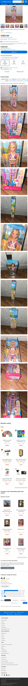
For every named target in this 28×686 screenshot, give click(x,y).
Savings (15, 4)
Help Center (21, 612)
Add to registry (21, 71)
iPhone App (3, 668)
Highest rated (15, 600)
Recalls (2, 648)
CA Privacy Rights (4, 661)
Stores (2, 635)
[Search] (22, 2)
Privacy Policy (4, 659)
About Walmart (4, 620)
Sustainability (3, 627)
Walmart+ (3, 638)
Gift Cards (3, 640)
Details (10, 69)
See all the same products (22, 557)
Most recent (7, 600)
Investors (3, 625)
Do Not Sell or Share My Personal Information (9, 664)
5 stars (2, 590)
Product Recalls (4, 651)
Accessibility (3, 649)
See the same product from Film (21, 487)
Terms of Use (3, 657)
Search (25, 602)
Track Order (11, 614)
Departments (5, 4)
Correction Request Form (7, 568)
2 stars (2, 594)
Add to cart (14, 52)
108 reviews (10, 32)
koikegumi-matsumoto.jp (13, 41)
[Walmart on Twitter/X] (4, 675)
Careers (2, 621)
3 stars (2, 593)
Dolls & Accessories (20, 80)
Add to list (7, 71)
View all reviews (5, 586)
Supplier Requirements (5, 629)
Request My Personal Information (7, 662)
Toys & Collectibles (12, 80)
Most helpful (23, 600)
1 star (2, 596)
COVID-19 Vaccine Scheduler (6, 644)
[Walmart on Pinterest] (9, 675)
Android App (3, 670)
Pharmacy (3, 646)
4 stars (2, 591)
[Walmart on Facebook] (2, 675)
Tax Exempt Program (5, 653)
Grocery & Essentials (21, 4)
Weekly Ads (19, 614)
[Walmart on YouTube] (6, 675)
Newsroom (3, 623)
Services (10, 4)
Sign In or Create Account (10, 612)
